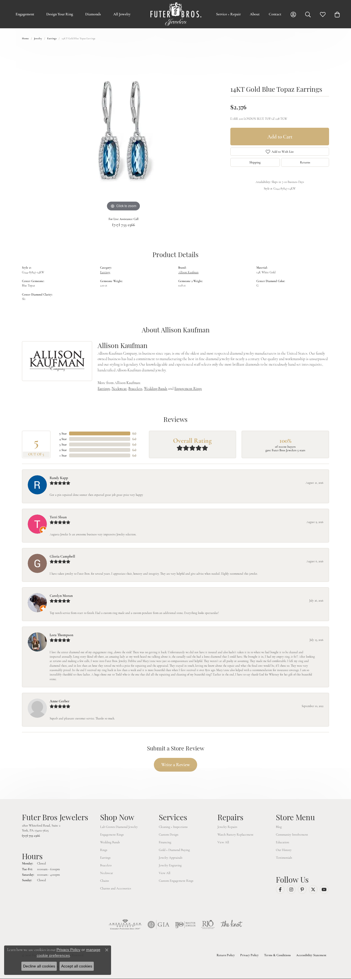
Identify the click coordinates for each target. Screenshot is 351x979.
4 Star (63, 439)
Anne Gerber (59, 701)
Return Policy (226, 955)
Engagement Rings (188, 388)
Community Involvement (292, 834)
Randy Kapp (59, 477)
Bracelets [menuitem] (106, 865)
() (134, 433)
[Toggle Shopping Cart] (337, 14)
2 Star (63, 450)
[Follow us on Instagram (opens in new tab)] (291, 889)
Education (282, 842)
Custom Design (168, 834)
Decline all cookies (39, 966)
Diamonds (93, 14)
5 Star (63, 433)
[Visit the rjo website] (208, 924)
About (255, 14)
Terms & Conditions (277, 955)
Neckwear (119, 388)
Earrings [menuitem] (105, 858)
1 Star (63, 455)
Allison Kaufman (188, 272)
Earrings (51, 38)
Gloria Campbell (62, 556)
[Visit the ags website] (125, 924)
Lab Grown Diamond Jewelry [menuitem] (119, 827)
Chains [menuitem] (104, 881)
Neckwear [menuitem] (106, 873)
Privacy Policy (249, 955)
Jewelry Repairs (227, 827)
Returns (305, 162)
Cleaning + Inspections (173, 827)
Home (25, 38)
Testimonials (284, 858)
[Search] (308, 14)
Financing (165, 842)
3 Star (63, 444)
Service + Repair (228, 14)
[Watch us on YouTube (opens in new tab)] (324, 889)
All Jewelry (122, 14)
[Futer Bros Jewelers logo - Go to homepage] (176, 14)
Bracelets (135, 388)
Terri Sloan (58, 517)
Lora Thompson (61, 635)
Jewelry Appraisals (170, 858)
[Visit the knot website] (231, 924)
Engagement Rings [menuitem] (112, 834)
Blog (279, 827)
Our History (283, 850)
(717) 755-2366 (123, 224)
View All (164, 873)
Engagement (25, 14)
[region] (123, 130)
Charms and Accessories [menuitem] (115, 888)
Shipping (255, 162)
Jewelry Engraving (170, 865)
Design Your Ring (59, 14)
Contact (275, 14)
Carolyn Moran (61, 595)
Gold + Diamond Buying (174, 850)
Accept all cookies (76, 966)
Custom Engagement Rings (176, 881)
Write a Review (175, 764)
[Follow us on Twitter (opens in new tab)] (313, 889)
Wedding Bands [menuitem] (110, 842)
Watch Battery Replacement (235, 834)
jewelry (38, 38)
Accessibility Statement (311, 955)
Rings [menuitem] (103, 850)
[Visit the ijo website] (185, 924)
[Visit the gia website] (158, 924)
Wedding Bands (155, 388)
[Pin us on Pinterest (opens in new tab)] (302, 889)
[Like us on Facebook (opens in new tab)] (280, 889)
